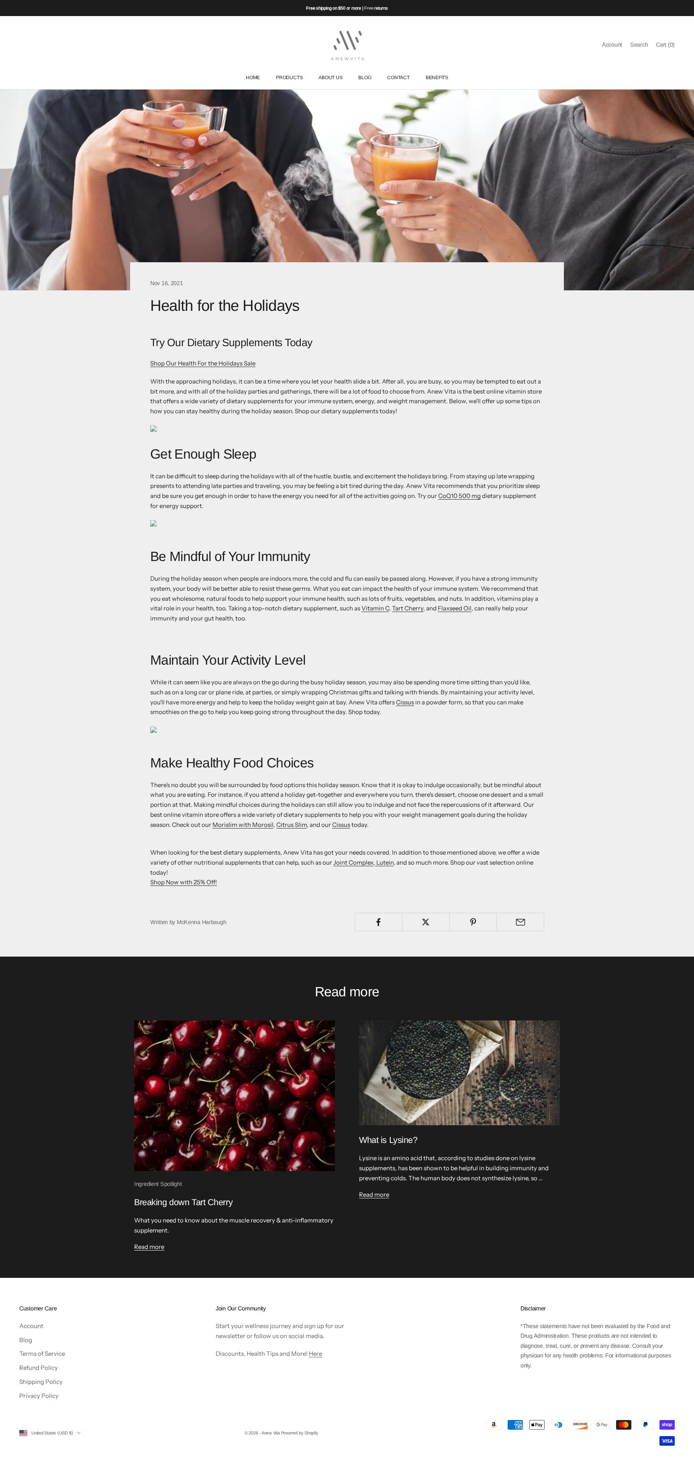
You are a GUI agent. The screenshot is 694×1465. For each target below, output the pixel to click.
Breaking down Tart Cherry (183, 1202)
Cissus (405, 702)
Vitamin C (375, 608)
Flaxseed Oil (455, 608)
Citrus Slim (291, 824)
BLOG (364, 78)
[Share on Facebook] (378, 922)
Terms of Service (42, 1353)
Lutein (384, 862)
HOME (253, 78)
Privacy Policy (39, 1396)
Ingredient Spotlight (158, 1184)
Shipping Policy (41, 1381)
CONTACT (398, 78)
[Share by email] (520, 922)
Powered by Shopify (299, 1432)
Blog (25, 1340)
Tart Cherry (407, 608)
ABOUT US (330, 78)
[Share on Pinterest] (473, 922)
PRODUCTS (289, 78)
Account (31, 1326)
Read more (149, 1247)
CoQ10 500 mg (459, 496)
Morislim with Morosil (243, 824)
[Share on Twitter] (425, 922)
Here (315, 1353)
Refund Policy (38, 1367)
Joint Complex (353, 862)
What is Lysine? (388, 1140)
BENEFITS (437, 78)
